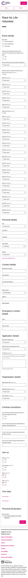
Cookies (3, 548)
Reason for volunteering (7, 339)
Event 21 (6, 209)
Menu (6, 8)
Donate (23, 3)
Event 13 (6, 156)
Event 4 (6, 91)
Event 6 (6, 104)
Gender (4, 252)
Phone (6, 473)
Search (20, 8)
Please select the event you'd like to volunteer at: (13, 62)
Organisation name (8, 382)
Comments (7, 353)
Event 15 (6, 169)
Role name (4, 39)
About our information (6, 537)
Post (5, 480)
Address (4, 296)
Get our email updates (6, 557)
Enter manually (5, 303)
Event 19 (6, 196)
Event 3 (6, 84)
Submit (22, 522)
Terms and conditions (6, 539)
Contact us (4, 554)
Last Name (4, 237)
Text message (7, 465)
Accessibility (4, 551)
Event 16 (6, 176)
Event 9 (6, 129)
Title (3, 223)
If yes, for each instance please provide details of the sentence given (13, 441)
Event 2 (6, 77)
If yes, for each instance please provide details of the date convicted (13, 433)
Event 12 (6, 149)
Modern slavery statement (7, 545)
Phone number (5, 326)
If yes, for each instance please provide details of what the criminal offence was (13, 424)
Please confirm (5, 514)
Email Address (5, 275)
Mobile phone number (7, 268)
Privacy (3, 542)
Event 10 (6, 136)
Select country (5, 290)
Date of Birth (5, 243)
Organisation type (8, 389)
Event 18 (6, 189)
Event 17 (6, 183)
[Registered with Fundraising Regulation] (6, 562)
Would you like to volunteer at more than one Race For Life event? (12, 71)
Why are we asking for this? (8, 258)
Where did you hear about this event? (10, 346)
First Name (4, 230)
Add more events (8, 111)
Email (5, 457)
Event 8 (6, 123)
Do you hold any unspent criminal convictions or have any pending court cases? (13, 413)
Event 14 (6, 163)
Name (3, 319)
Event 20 (6, 203)
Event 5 (6, 97)
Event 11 (6, 143)
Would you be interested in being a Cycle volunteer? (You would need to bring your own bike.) (12, 53)
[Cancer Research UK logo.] (5, 3)
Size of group (7, 395)
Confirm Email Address (7, 281)
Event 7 (6, 116)
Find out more (5, 496)
